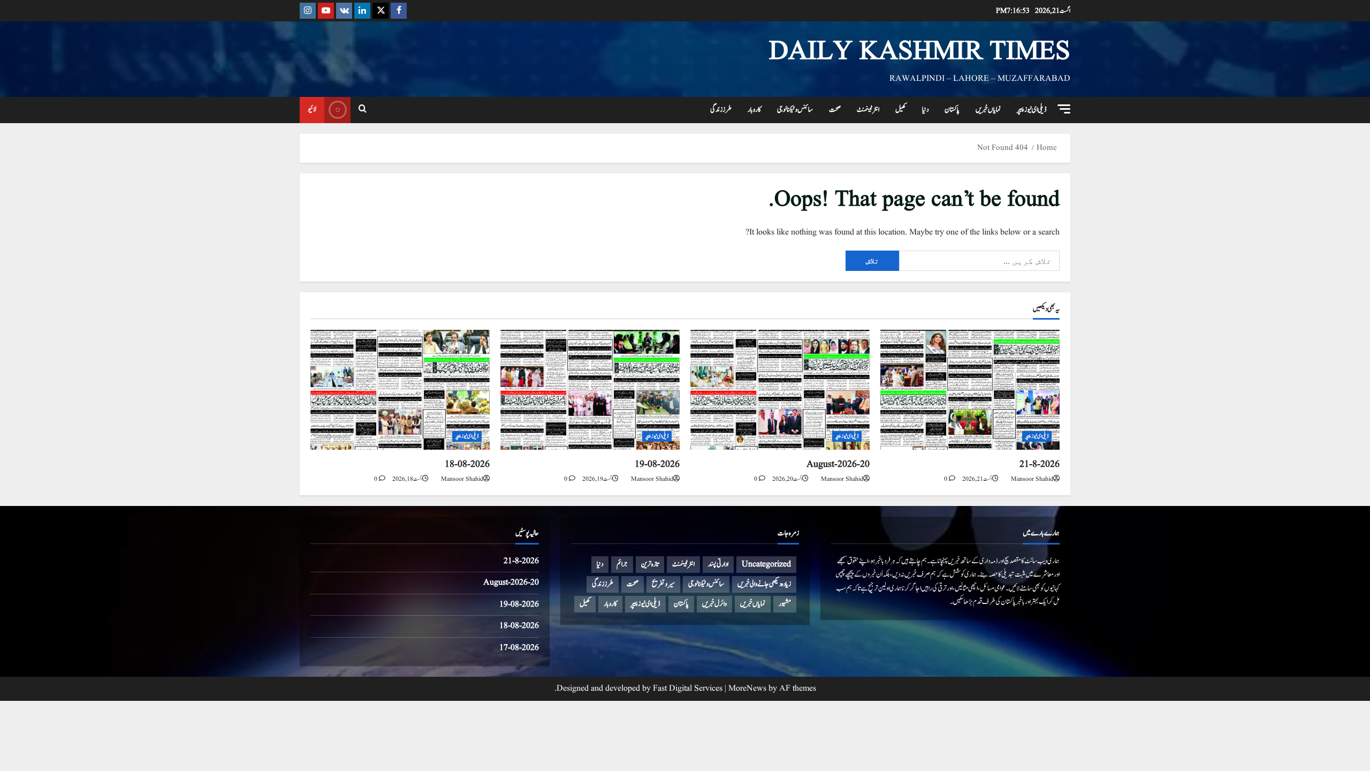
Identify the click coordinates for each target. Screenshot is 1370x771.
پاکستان (952, 110)
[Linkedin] (362, 11)
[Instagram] (308, 11)
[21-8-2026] (970, 389)
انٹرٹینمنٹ (868, 110)
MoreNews (747, 688)
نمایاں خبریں (988, 110)
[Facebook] (399, 11)
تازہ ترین (650, 564)
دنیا (925, 110)
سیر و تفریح (663, 584)
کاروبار (754, 110)
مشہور (785, 604)
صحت (835, 110)
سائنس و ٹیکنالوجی (795, 110)
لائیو (312, 109)
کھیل (900, 110)
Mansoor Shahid (1032, 478)
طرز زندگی (721, 110)
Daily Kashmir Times (919, 52)
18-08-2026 (467, 464)
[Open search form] (363, 110)
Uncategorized (766, 564)
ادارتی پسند (718, 564)
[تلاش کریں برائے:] (979, 261)
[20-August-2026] (780, 389)
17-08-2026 (519, 648)
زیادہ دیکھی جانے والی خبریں (764, 584)
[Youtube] (326, 11)
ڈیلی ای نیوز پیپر (1032, 110)
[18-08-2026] (400, 389)
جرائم (622, 564)
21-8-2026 (1039, 464)
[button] (1063, 109)
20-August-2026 (838, 464)
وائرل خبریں (714, 604)
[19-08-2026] (590, 389)
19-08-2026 (657, 464)
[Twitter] (380, 11)
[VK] (344, 11)
